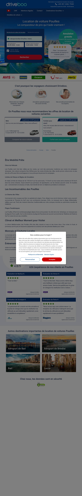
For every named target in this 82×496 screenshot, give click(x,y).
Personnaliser (30, 259)
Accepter (52, 259)
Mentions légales (49, 254)
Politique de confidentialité (35, 254)
